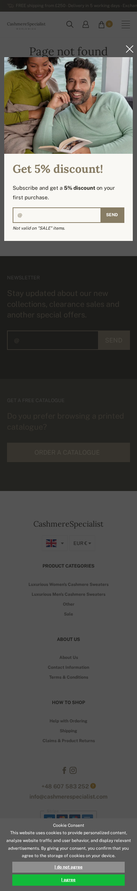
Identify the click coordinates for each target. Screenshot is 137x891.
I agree (68, 879)
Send (112, 214)
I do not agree (68, 867)
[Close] (127, 49)
